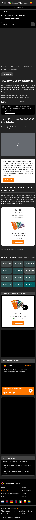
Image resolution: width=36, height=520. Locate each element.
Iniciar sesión (7, 74)
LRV (2, 102)
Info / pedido (8, 180)
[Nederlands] (2, 501)
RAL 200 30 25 (6, 284)
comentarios (16, 388)
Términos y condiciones (8, 511)
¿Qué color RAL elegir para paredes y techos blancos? (16, 472)
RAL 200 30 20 (29, 277)
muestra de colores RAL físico (12, 201)
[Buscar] (33, 24)
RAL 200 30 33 (29, 284)
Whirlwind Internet (15, 517)
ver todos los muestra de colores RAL (12, 249)
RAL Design (14, 15)
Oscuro (14, 7)
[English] (7, 501)
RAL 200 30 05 (29, 270)
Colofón (3, 508)
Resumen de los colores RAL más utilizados (15, 462)
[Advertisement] (18, 46)
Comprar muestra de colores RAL (15, 293)
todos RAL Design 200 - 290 (25, 258)
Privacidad (4, 514)
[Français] (16, 501)
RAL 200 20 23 (18, 270)
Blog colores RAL (9, 458)
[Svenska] (29, 501)
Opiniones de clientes (11, 361)
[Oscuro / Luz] (19, 7)
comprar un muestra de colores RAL (12, 203)
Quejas (30, 511)
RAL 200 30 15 (18, 277)
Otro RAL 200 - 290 (11, 257)
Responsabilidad (15, 514)
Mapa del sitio (12, 508)
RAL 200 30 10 (6, 277)
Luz (23, 7)
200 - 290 (12, 90)
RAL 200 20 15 (29, 263)
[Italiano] (20, 501)
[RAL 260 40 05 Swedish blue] (18, 144)
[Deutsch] (11, 501)
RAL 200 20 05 (6, 263)
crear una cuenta (10, 113)
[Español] (32, 3)
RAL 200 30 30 (18, 284)
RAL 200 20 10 (18, 263)
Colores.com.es (13, 483)
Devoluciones (22, 511)
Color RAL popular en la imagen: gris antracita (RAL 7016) (18, 466)
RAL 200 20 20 (6, 270)
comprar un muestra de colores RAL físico (18, 169)
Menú (5, 11)
